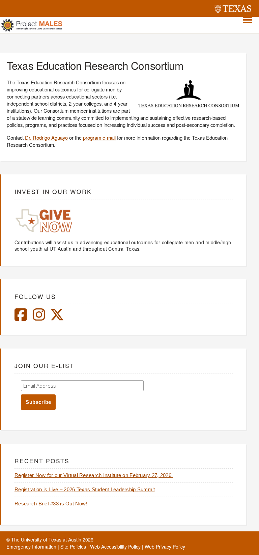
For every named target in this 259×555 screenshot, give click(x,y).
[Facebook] (21, 317)
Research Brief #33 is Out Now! (51, 503)
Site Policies (73, 546)
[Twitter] (57, 317)
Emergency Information (31, 546)
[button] (247, 20)
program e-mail (99, 137)
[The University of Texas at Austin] (233, 10)
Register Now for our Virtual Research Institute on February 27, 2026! (94, 475)
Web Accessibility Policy (115, 546)
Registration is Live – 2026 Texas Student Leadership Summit (85, 489)
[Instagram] (39, 317)
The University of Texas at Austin (46, 539)
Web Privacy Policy (165, 546)
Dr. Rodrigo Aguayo (46, 137)
